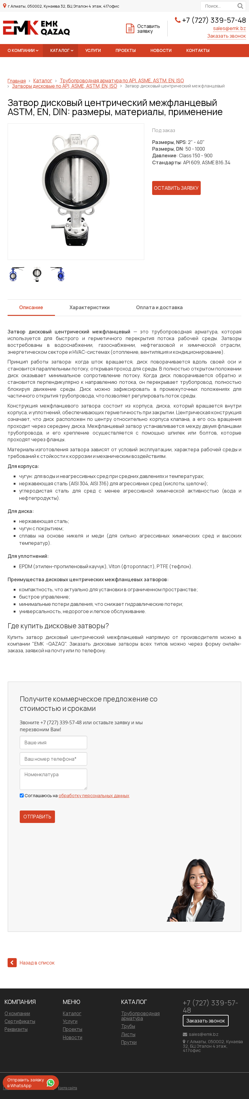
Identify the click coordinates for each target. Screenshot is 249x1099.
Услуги (93, 50)
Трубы (128, 1026)
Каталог (60, 50)
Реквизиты (16, 1029)
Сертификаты (20, 1021)
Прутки (129, 1042)
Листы (128, 1034)
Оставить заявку (148, 28)
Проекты (126, 50)
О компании (21, 50)
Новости (161, 50)
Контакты (198, 50)
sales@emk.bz (229, 28)
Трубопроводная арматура (140, 1016)
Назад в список (37, 962)
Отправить (37, 817)
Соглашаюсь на (77, 796)
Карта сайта (67, 1088)
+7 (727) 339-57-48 (214, 20)
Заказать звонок (226, 35)
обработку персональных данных (94, 795)
